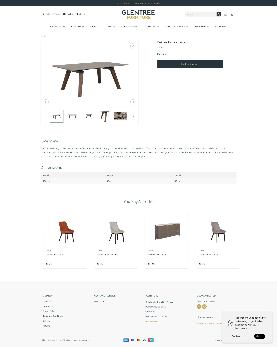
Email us (70, 14)
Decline (236, 336)
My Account (99, 301)
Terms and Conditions (53, 316)
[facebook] (199, 306)
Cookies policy (85, 340)
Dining (93, 27)
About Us (47, 301)
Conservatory (129, 27)
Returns (46, 326)
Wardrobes (200, 27)
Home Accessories (175, 27)
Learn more (241, 328)
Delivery (46, 321)
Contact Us (48, 306)
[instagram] (204, 306)
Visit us (82, 14)
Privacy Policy (49, 311)
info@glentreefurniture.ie (209, 323)
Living (109, 27)
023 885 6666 (152, 321)
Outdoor (151, 27)
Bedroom (76, 27)
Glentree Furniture (55, 340)
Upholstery (56, 27)
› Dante (160, 47)
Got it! (259, 336)
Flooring (220, 27)
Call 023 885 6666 (53, 14)
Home (44, 36)
